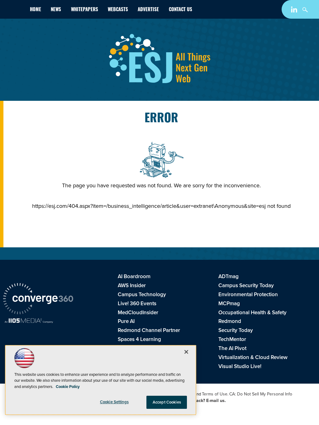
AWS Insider (132, 285)
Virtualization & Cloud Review (253, 357)
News (56, 10)
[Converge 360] (38, 299)
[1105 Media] (29, 321)
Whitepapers (84, 10)
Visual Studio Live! (239, 366)
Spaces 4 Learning (139, 339)
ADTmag (228, 276)
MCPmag (229, 303)
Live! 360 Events (137, 303)
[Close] (186, 352)
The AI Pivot (232, 348)
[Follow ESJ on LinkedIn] (295, 10)
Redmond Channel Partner (149, 330)
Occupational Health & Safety (252, 312)
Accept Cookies (167, 402)
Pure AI (126, 321)
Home (35, 10)
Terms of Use (214, 394)
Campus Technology (142, 294)
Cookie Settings (114, 402)
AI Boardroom (134, 276)
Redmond (229, 321)
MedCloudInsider (138, 312)
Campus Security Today (246, 285)
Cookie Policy (68, 387)
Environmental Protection (248, 294)
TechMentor (232, 339)
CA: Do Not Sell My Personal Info (260, 394)
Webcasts (118, 10)
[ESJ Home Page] (14, 10)
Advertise (148, 10)
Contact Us (180, 10)
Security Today (235, 330)
